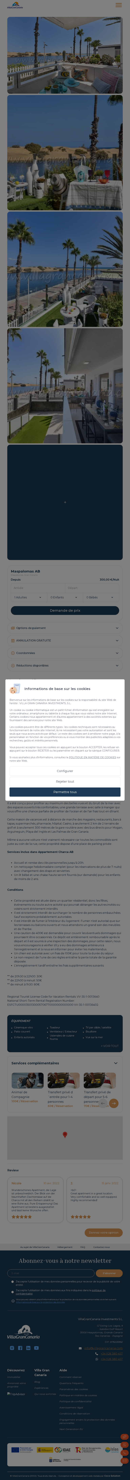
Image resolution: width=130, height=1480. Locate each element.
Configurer (65, 771)
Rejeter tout (65, 781)
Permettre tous (65, 792)
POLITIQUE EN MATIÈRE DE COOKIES (92, 757)
